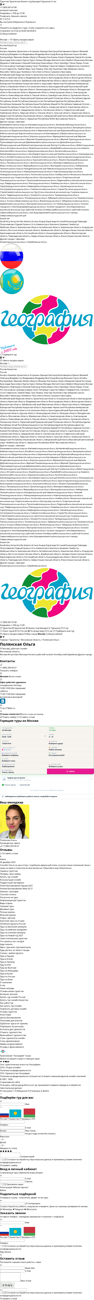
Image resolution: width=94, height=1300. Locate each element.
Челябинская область (16, 118)
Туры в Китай (6, 973)
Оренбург (64, 63)
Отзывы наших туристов (12, 991)
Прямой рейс (24, 785)
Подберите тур (9, 354)
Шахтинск (54, 224)
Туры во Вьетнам (8, 967)
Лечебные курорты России (13, 923)
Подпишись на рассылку (12, 1026)
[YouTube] (6, 1061)
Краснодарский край (59, 86)
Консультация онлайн (10, 879)
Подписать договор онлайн (13, 1008)
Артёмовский (71, 124)
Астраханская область (67, 74)
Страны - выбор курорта (11, 953)
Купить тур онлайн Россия (12, 997)
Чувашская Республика (38, 118)
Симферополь (73, 66)
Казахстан (12, 45)
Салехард (20, 66)
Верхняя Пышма (43, 139)
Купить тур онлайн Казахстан (14, 1000)
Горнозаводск (13, 142)
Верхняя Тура (75, 139)
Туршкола (46, 1)
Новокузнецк (38, 171)
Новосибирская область (20, 95)
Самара (29, 66)
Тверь (28, 69)
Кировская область (17, 86)
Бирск (32, 133)
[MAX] (1, 4)
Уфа (65, 69)
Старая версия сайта (10, 1082)
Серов (71, 186)
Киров (78, 57)
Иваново (18, 57)
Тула (33, 69)
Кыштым (45, 159)
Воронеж (68, 54)
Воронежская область (11, 80)
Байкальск (12, 127)
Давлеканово (42, 142)
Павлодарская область (19, 236)
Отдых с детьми (7, 918)
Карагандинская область (12, 233)
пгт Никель (66, 203)
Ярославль (66, 72)
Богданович (14, 136)
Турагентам (14, 1)
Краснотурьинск (74, 157)
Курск (33, 60)
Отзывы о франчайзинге (12, 1047)
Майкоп (70, 60)
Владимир (40, 54)
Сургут (52, 192)
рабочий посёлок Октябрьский (49, 209)
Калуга (61, 57)
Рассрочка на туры (9, 897)
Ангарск (4, 51)
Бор (41, 136)
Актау (13, 221)
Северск (62, 66)
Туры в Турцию (7, 956)
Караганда (51, 221)
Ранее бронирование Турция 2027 (16, 885)
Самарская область (58, 107)
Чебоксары (15, 72)
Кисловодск (43, 154)
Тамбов (21, 69)
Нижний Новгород (31, 63)
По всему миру (37, 631)
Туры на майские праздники (13, 929)
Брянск (76, 51)
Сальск (81, 183)
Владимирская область (37, 77)
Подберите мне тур (64, 631)
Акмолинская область (28, 227)
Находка (35, 168)
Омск (56, 63)
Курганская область (10, 89)
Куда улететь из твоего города (14, 950)
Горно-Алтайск (80, 54)
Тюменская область (80, 113)
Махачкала (79, 60)
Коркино (44, 157)
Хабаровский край (53, 115)
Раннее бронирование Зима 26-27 (16, 888)
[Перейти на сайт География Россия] (47, 256)
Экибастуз (74, 224)
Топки (36, 198)
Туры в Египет (6, 959)
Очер (71, 177)
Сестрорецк (15, 189)
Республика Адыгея (81, 98)
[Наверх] (1, 1093)
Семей (37, 242)
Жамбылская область (51, 230)
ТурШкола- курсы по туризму (14, 1023)
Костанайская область (35, 233)
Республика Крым (30, 104)
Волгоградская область (60, 77)
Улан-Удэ (48, 69)
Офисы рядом (13, 360)
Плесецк (13, 180)
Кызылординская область (59, 233)
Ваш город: (35, 634)
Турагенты (14, 639)
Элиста (40, 72)
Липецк (39, 60)
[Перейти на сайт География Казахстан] (47, 281)
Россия (3, 45)
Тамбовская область (10, 113)
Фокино (50, 201)
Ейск (10, 145)
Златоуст (63, 145)
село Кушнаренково (49, 212)
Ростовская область (39, 107)
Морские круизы (8, 915)
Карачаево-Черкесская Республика (59, 83)
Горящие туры (7, 906)
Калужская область (32, 83)
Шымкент (64, 224)
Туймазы (62, 198)
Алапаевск (41, 124)
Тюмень (40, 69)
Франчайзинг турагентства (13, 1035)
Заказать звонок (19, 16)
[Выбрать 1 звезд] (2, 749)
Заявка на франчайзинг (11, 1044)
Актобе (20, 221)
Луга (41, 162)
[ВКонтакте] (1, 1061)
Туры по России (7, 976)
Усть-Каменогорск (40, 224)
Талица (67, 195)
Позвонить (5, 16)
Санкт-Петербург (41, 66)
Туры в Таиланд (7, 962)
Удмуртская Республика (11, 115)
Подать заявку (9, 717)
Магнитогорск (59, 60)
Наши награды (7, 988)
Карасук (41, 151)
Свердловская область (32, 110)
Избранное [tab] (19, 22)
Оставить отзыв (27, 717)
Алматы (27, 221)
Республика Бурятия (54, 101)
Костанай (61, 221)
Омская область (40, 95)
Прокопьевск (42, 180)
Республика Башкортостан (31, 101)
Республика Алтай (9, 101)
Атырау (42, 221)
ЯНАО (53, 118)
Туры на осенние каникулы (13, 932)
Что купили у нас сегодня (12, 941)
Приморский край (44, 98)
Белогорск (60, 127)
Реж (39, 183)
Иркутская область (71, 80)
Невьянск (60, 168)
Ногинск (43, 174)
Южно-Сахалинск (52, 72)
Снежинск (43, 189)
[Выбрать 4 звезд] (8, 749)
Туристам (4, 1)
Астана (35, 221)
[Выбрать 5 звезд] (10, 749)
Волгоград (50, 54)
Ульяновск (58, 69)
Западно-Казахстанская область (77, 230)
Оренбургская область (59, 95)
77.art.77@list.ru (7, 708)
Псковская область (62, 98)
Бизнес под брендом (31, 1)
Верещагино (65, 136)
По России (22, 631)
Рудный (19, 224)
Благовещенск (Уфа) (66, 133)
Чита (34, 72)
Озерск (27, 177)
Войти (33, 30)
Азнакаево (13, 124)
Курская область (28, 89)
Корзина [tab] (31, 22)
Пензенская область (10, 98)
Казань (54, 57)
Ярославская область (66, 118)
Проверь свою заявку (10, 874)
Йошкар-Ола (44, 57)
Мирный (37, 165)
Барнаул (44, 51)
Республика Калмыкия (11, 104)
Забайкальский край (32, 80)
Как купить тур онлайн (11, 1006)
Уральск (27, 224)
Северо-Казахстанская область (46, 236)
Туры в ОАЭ (5, 964)
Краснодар (5, 60)
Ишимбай (65, 148)
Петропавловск (7, 224)
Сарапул (13, 186)
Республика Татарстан (18, 107)
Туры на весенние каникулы (13, 926)
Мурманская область (39, 92)
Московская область (18, 92)
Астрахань (35, 51)
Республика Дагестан (74, 101)
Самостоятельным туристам (13, 938)
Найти (72, 771)
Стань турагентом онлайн (12, 1038)
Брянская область (17, 77)
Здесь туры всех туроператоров (15, 947)
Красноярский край (78, 86)
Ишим (39, 148)
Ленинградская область (47, 89)
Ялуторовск (40, 203)
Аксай (3, 221)
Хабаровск (73, 69)
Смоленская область (53, 110)
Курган (26, 60)
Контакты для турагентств (12, 1029)
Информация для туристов (13, 900)
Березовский (76, 130)
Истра (17, 148)
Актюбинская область (50, 227)
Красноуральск (16, 159)
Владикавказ (29, 54)
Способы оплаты (8, 894)
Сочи (2, 69)
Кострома (86, 57)
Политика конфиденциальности (15, 1070)
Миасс (11, 165)
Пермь (79, 63)
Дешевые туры (7, 909)
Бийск (9, 133)
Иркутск (34, 57)
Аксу (8, 221)
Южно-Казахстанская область (75, 236)
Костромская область (38, 86)
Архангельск (23, 51)
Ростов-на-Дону (8, 66)
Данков (70, 142)
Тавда (18, 195)
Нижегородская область (61, 92)
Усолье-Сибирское (23, 201)
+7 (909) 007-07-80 (8, 622)
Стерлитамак (16, 192)
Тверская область (28, 113)
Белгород (53, 51)
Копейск (19, 157)
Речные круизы (7, 912)
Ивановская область (52, 80)
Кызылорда (71, 221)
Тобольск (12, 198)
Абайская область (9, 227)
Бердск (24, 130)
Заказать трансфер (9, 891)
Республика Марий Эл (50, 104)
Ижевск (26, 57)
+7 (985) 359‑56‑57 (10, 846)
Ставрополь (11, 69)
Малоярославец (68, 162)
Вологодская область (82, 77)
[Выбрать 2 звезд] (4, 749)
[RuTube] (8, 1061)
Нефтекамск (16, 63)
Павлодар (82, 221)
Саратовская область (78, 107)
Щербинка (13, 203)
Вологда (60, 54)
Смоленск (85, 66)
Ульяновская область (33, 115)
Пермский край (27, 98)
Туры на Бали (6, 979)
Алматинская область (71, 227)
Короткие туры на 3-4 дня (12, 920)
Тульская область (62, 113)
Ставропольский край (73, 110)
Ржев (60, 183)
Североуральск (43, 186)
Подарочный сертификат (12, 882)
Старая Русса (72, 189)
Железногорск (35, 145)
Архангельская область (44, 74)
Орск (51, 177)
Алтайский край (8, 74)
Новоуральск (15, 174)
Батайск (36, 127)
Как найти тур (6, 1003)
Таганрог (42, 195)
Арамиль (12, 51)
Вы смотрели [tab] (6, 22)
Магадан (47, 60)
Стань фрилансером (10, 1041)
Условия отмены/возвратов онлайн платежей (63, 1076)
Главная (4, 639)
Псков (85, 63)
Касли (66, 151)
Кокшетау (13, 242)
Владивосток (16, 54)
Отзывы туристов (8, 1011)
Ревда (16, 183)
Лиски (18, 162)
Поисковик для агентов (11, 1020)
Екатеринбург (7, 57)
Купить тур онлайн (9, 877)
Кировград (14, 154)
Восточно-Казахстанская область (24, 230)
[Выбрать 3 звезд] (6, 749)
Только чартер (9, 785)
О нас (53, 1)
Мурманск (5, 63)
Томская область (45, 113)
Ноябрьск (62, 174)
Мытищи (63, 165)
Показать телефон (9, 670)
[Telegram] (3, 4)
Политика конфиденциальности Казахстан (20, 1076)
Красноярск (17, 60)
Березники (49, 130)
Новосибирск (47, 63)
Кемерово (70, 57)
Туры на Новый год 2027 (11, 935)
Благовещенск (65, 51)
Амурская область (24, 74)
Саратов (53, 66)
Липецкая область (68, 89)
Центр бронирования (10, 1017)
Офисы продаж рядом (23, 39)
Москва (4, 39)
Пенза (72, 63)
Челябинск (26, 72)
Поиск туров (8, 631)
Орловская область (80, 95)
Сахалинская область (10, 110)
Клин (68, 154)
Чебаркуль (75, 201)
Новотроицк (68, 171)
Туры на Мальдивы (9, 970)
